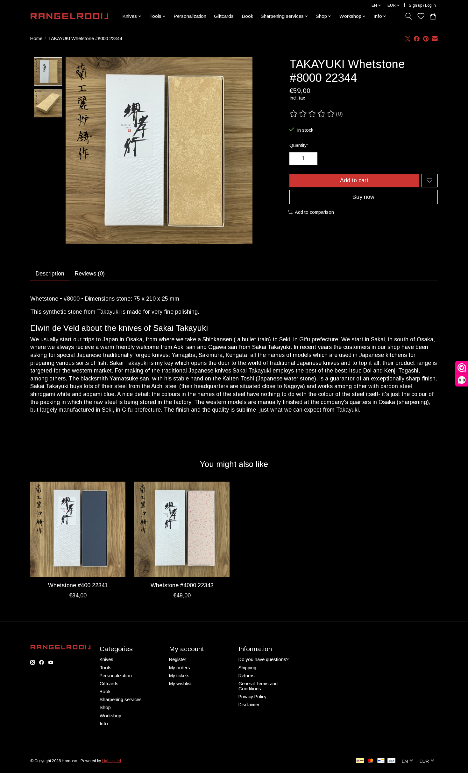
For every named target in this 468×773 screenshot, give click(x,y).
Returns (246, 675)
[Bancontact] (381, 761)
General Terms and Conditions (258, 686)
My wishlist (180, 683)
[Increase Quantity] (310, 158)
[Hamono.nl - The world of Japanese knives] (69, 16)
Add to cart (354, 180)
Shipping (247, 667)
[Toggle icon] (408, 16)
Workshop (110, 715)
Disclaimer (248, 704)
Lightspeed (111, 761)
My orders (179, 667)
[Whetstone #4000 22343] (182, 529)
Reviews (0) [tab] (90, 273)
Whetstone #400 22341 (78, 585)
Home (36, 38)
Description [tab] (50, 273)
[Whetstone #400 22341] (77, 529)
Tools (105, 667)
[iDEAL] (360, 761)
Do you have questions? (263, 659)
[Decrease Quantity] (296, 158)
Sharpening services (121, 699)
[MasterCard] (370, 761)
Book (247, 16)
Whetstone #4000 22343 (182, 585)
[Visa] (391, 761)
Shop (105, 707)
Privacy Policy (252, 696)
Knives (106, 659)
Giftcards (224, 16)
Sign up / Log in (422, 5)
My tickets (179, 675)
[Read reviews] (312, 114)
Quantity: (298, 145)
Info (104, 723)
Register (177, 659)
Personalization (190, 16)
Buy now (363, 197)
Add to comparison (314, 212)
